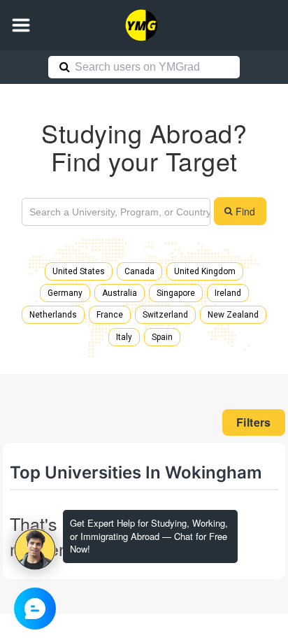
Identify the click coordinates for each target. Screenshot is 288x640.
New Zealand (233, 315)
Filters (253, 422)
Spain (162, 337)
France (109, 315)
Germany (65, 293)
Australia (119, 293)
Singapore (176, 293)
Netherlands (53, 315)
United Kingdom (205, 271)
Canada (139, 271)
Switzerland (165, 315)
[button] (21, 25)
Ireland (228, 293)
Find (245, 211)
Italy (124, 337)
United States (78, 271)
